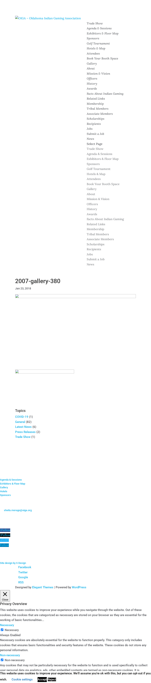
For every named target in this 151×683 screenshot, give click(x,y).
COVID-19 (21, 417)
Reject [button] (52, 679)
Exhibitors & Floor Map (103, 33)
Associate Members (100, 114)
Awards (92, 88)
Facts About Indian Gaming (105, 93)
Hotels (3, 491)
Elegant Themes (42, 587)
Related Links (96, 98)
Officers (92, 78)
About (91, 68)
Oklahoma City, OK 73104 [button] (18, 517)
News (90, 139)
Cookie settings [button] (22, 679)
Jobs (90, 129)
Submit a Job (95, 134)
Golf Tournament (98, 43)
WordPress (79, 587)
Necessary (12, 630)
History (92, 83)
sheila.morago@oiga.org (18, 510)
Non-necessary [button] (10, 655)
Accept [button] (42, 679)
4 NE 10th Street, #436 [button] (16, 513)
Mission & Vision (98, 73)
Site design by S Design (13, 563)
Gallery (92, 63)
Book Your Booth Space (102, 58)
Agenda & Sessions (99, 28)
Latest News (23, 427)
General (20, 422)
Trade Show (95, 23)
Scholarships (95, 118)
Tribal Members (98, 108)
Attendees (93, 53)
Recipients (94, 124)
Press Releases (25, 432)
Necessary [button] (7, 625)
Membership (95, 104)
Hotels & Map (96, 48)
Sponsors (93, 38)
